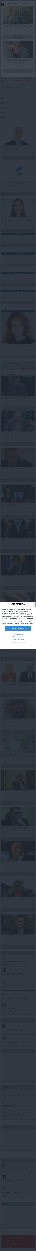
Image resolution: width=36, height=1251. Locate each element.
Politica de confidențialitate (18, 642)
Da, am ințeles (18, 628)
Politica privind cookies (18, 639)
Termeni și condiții (18, 636)
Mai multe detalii (18, 634)
